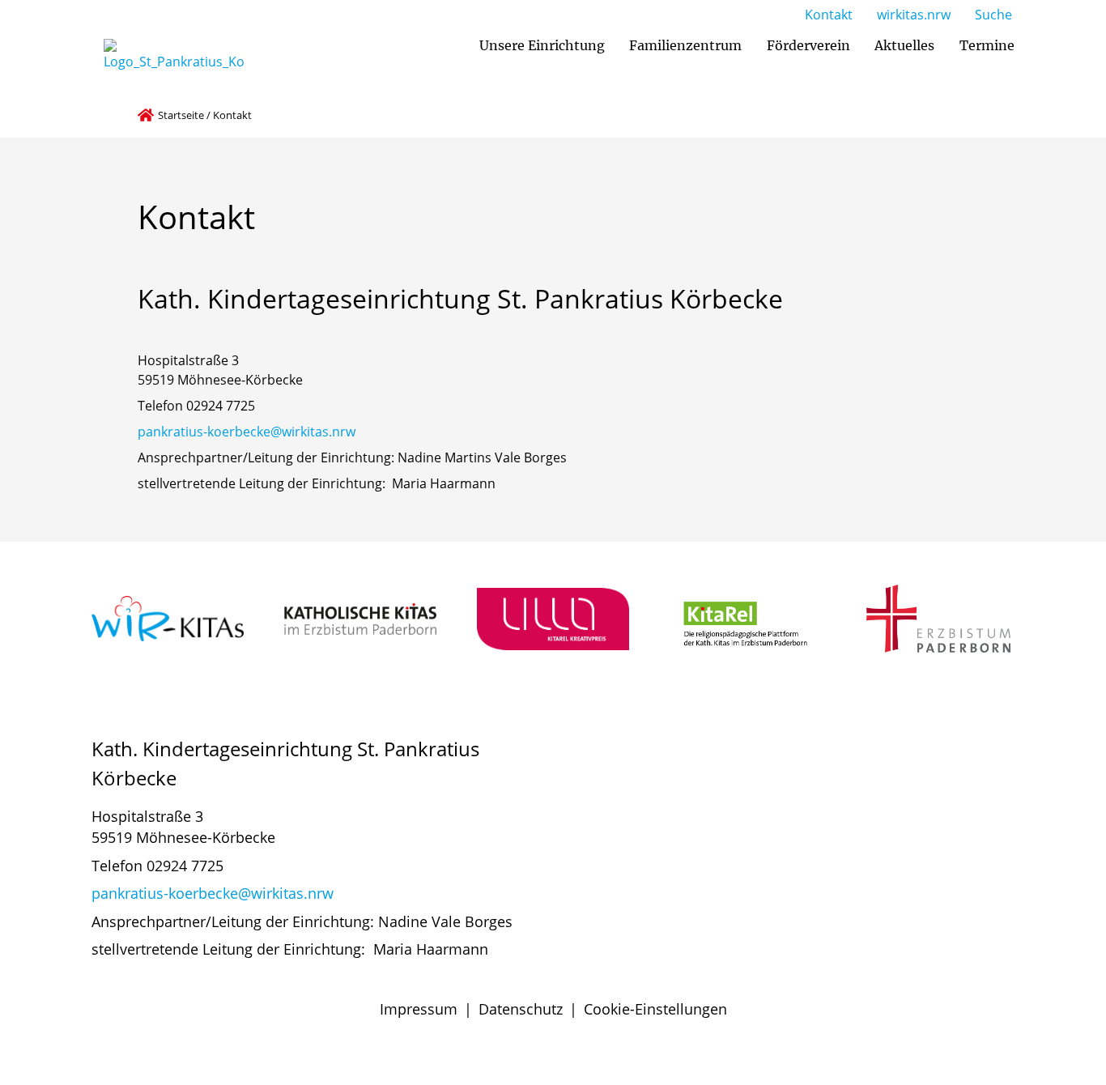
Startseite (181, 115)
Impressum (418, 1009)
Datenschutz (521, 1009)
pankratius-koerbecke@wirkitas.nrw (246, 431)
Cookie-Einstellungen (655, 1009)
